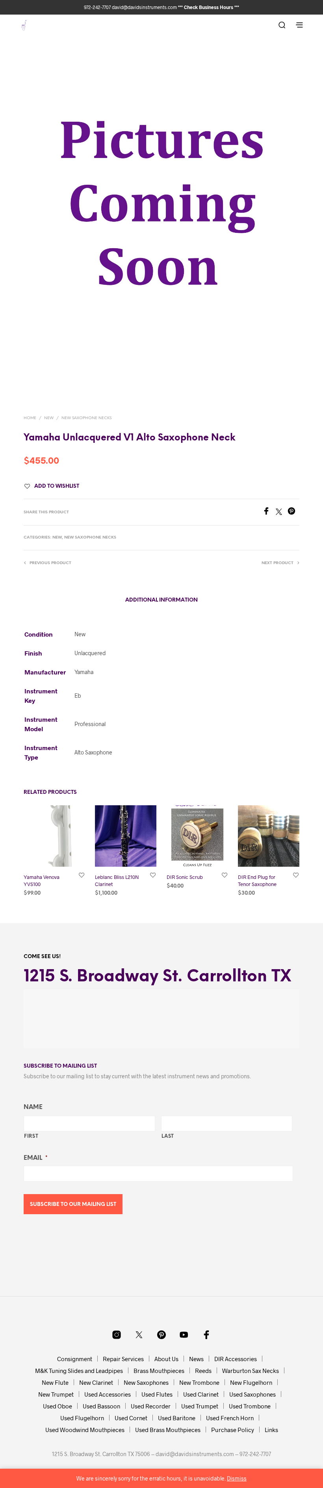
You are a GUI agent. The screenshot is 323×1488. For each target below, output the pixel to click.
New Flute (55, 1382)
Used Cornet (131, 1417)
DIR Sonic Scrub (185, 877)
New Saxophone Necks (86, 418)
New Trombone (199, 1382)
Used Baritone (176, 1417)
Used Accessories (107, 1394)
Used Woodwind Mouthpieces (84, 1429)
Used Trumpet (199, 1406)
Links (271, 1429)
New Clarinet (96, 1382)
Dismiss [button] (237, 1478)
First (31, 1136)
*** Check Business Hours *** (208, 7)
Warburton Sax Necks (250, 1370)
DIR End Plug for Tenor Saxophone (257, 881)
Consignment (74, 1358)
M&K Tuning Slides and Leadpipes (79, 1370)
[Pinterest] (293, 512)
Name (33, 1107)
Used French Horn (230, 1417)
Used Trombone (250, 1406)
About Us (166, 1358)
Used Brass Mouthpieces (167, 1429)
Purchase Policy (232, 1429)
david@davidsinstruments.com (144, 7)
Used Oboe (57, 1406)
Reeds (203, 1370)
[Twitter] (282, 512)
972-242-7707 (98, 7)
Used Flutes (157, 1394)
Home (30, 418)
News (196, 1358)
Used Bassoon (101, 1406)
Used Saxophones (252, 1394)
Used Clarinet (201, 1394)
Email (35, 1158)
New (49, 418)
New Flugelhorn (251, 1382)
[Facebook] (269, 512)
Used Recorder (151, 1406)
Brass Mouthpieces (159, 1370)
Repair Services (123, 1358)
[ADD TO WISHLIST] (81, 875)
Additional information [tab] (161, 600)
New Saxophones (146, 1382)
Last (168, 1136)
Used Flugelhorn (82, 1417)
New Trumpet (56, 1394)
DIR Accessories (235, 1358)
